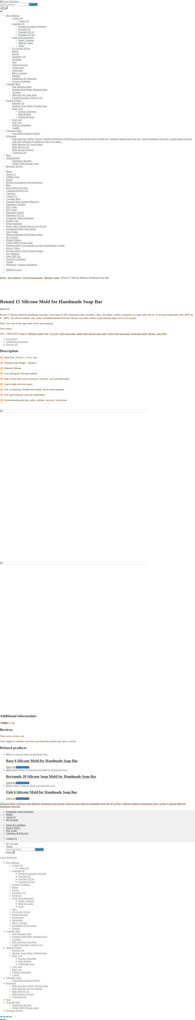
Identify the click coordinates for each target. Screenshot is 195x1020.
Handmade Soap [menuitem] (26, 964)
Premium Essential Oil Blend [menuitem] (32, 873)
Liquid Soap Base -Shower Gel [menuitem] (27, 945)
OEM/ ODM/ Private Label (25, 163)
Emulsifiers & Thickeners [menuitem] (24, 925)
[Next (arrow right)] (4, 1019)
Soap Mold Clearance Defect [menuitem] (26, 980)
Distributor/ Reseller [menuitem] (22, 1005)
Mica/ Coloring (19, 73)
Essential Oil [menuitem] (18, 871)
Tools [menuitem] (21, 906)
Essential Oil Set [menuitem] (26, 879)
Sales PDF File (13, 256)
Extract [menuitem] (15, 890)
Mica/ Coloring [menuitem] (19, 923)
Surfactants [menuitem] (17, 920)
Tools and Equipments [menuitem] (23, 898)
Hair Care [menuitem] (17, 969)
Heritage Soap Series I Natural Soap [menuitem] (29, 953)
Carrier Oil (17, 18)
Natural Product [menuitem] (13, 947)
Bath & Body (24, 114)
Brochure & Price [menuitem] (14, 1010)
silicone (151, 333)
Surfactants (17, 70)
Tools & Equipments (33, 277)
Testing (9, 262)
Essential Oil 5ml (26, 34)
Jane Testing (12, 231)
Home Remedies (14, 223)
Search (33, 4)
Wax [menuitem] (14, 909)
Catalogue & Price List (17, 190)
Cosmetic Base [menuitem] (13, 931)
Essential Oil (18, 24)
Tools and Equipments (23, 37)
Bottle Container (26, 40)
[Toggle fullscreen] (4, 1016)
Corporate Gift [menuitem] (19, 997)
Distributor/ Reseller (22, 161)
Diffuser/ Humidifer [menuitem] (21, 972)
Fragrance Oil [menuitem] (18, 893)
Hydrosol (16, 59)
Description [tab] (11, 339)
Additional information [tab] (17, 341)
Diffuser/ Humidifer (21, 125)
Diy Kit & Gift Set (21, 48)
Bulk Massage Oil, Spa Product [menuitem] (27, 988)
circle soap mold (67, 333)
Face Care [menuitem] (17, 966)
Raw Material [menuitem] (12, 862)
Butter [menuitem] (15, 887)
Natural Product (13, 100)
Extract (15, 54)
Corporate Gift (19, 152)
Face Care (17, 119)
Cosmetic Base (13, 84)
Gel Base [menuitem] (16, 939)
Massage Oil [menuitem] (18, 950)
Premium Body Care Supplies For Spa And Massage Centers (35, 245)
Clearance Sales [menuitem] (13, 977)
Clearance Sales (13, 130)
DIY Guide (11, 207)
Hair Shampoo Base (22, 87)
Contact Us (11, 196)
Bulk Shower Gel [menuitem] (20, 991)
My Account (12, 237)
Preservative (18, 67)
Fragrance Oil (18, 56)
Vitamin (16, 76)
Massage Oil (18, 103)
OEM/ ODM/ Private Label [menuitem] (25, 1008)
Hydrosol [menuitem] (16, 895)
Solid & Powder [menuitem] (20, 914)
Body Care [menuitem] (17, 956)
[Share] (7, 1016)
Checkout (10, 193)
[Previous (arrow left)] (1, 1019)
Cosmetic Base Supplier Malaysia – (23, 201)
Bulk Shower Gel (20, 147)
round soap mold (139, 333)
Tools (21, 45)
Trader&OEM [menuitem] (13, 1002)
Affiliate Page (12, 177)
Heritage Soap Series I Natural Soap (29, 106)
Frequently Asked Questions (19, 218)
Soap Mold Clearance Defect (26, 133)
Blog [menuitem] (8, 999)
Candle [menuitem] (15, 975)
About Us (11, 174)
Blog (8, 155)
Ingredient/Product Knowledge (21, 229)
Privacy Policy (13, 248)
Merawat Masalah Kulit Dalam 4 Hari (24, 234)
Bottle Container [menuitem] (26, 901)
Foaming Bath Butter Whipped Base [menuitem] (29, 936)
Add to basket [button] (22, 767)
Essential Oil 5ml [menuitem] (26, 882)
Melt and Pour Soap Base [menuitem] (24, 942)
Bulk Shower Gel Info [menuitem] (23, 994)
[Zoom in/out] (1, 1016)
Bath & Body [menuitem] (24, 961)
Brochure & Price (14, 166)
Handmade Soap (26, 117)
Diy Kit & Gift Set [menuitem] (21, 912)
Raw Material (12, 15)
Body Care (17, 108)
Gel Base (16, 92)
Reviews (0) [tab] (12, 344)
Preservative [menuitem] (18, 917)
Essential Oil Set (26, 32)
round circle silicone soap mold (91, 333)
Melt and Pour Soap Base (24, 95)
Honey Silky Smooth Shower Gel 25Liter (26, 226)
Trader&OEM (13, 158)
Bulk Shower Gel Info (23, 150)
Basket (9, 179)
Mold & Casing (25, 43)
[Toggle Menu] (1, 11)
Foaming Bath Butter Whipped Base (29, 89)
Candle (15, 128)
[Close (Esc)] (10, 1016)
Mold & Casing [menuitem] (25, 903)
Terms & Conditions (16, 259)
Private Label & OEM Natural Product (24, 251)
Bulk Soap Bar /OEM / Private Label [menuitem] (30, 986)
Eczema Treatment (21, 81)
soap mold (162, 333)
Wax (14, 62)
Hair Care (17, 122)
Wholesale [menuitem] (11, 983)
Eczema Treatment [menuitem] (21, 884)
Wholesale (11, 136)
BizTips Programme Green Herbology (24, 182)
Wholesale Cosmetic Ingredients (21, 264)
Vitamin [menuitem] (16, 928)
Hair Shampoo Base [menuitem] (22, 934)
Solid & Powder (20, 65)
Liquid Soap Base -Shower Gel (27, 98)
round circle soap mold (118, 333)
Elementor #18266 (15, 212)
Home (9, 171)
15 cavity (54, 333)
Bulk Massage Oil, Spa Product (27, 144)
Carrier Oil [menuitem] (17, 865)
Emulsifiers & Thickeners (24, 78)
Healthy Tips (12, 221)
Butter (15, 51)
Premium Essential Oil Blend (32, 26)
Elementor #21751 (15, 215)
